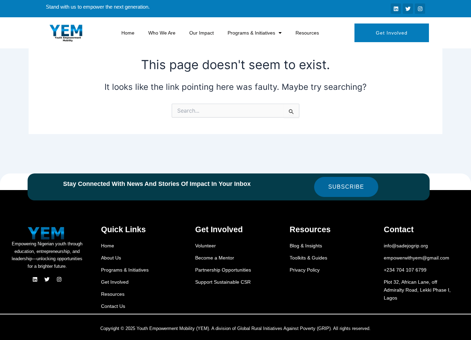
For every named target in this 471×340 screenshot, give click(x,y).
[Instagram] (59, 279)
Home (127, 33)
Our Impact (201, 33)
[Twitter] (47, 279)
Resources (307, 33)
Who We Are (162, 33)
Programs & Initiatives (251, 33)
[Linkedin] (35, 279)
